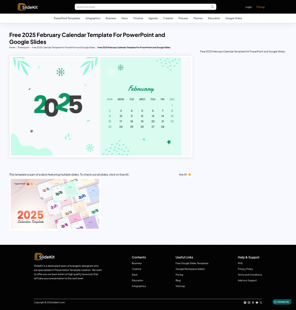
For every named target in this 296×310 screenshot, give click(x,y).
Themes (198, 18)
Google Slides (233, 18)
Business (111, 18)
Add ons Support (247, 280)
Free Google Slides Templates (192, 263)
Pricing (260, 6)
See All (183, 174)
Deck (124, 18)
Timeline (138, 18)
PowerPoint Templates (67, 18)
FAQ (240, 263)
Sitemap (180, 286)
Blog (178, 280)
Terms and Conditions (250, 274)
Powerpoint (23, 47)
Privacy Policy (245, 268)
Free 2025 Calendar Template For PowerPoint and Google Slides (63, 47)
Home (12, 47)
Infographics (93, 18)
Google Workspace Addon (190, 268)
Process (183, 18)
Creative (168, 18)
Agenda (153, 18)
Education (214, 18)
